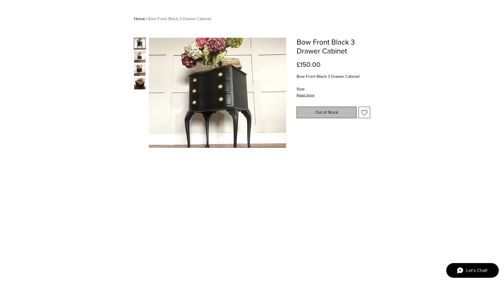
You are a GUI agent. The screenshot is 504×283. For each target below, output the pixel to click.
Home (139, 19)
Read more (305, 95)
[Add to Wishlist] (364, 112)
